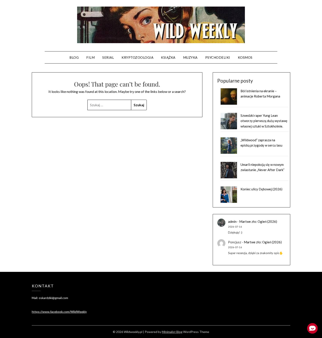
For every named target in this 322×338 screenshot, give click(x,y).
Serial (108, 57)
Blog (74, 57)
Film (90, 57)
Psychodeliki (217, 57)
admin (232, 221)
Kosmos (245, 57)
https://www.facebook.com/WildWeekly (59, 311)
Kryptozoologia (137, 57)
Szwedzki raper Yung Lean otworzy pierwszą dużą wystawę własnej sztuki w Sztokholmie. (264, 120)
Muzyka (190, 57)
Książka (168, 57)
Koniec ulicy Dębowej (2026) (261, 189)
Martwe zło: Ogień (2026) (258, 221)
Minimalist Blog (172, 332)
